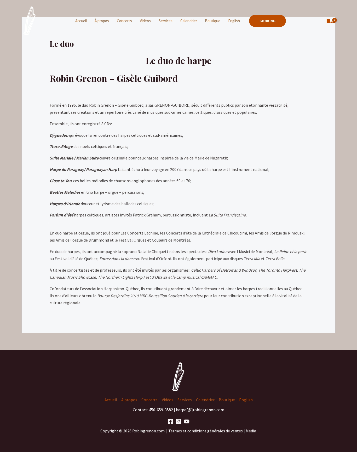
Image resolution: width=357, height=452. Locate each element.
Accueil (81, 20)
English (234, 20)
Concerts (124, 20)
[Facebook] (170, 421)
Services (165, 20)
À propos (102, 20)
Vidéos (145, 20)
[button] (267, 21)
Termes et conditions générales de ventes (206, 430)
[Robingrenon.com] (30, 20)
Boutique (212, 20)
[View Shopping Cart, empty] (331, 21)
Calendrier (188, 20)
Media (251, 430)
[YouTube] (186, 421)
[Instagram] (178, 421)
